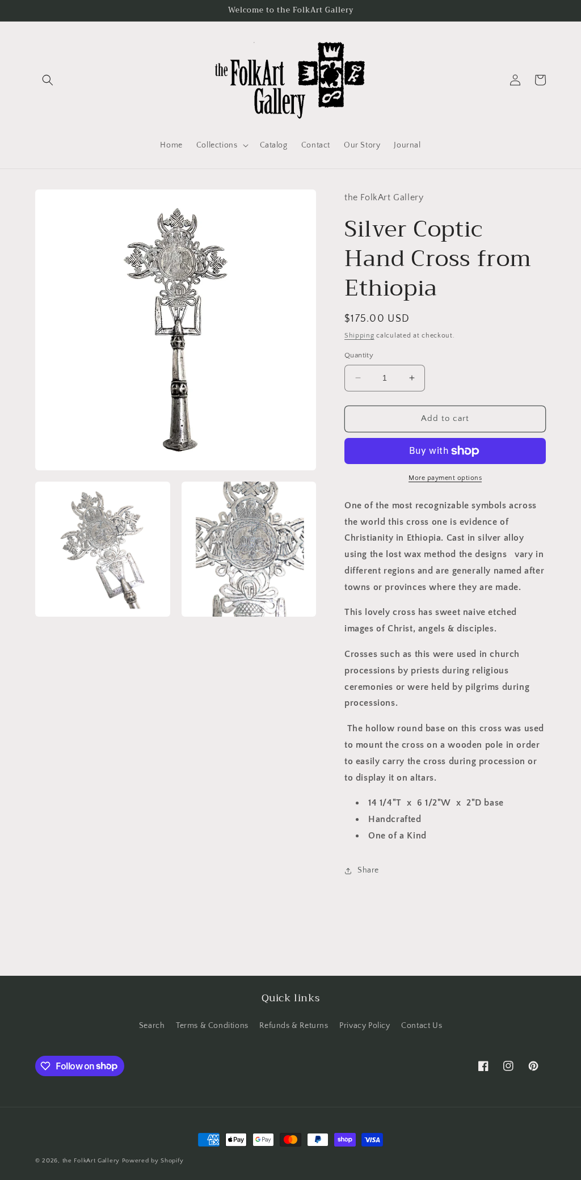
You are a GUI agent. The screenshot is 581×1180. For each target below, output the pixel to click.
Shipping (359, 335)
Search (152, 1025)
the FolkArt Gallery (91, 1160)
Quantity (358, 355)
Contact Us (421, 1025)
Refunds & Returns (293, 1025)
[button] (47, 80)
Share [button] (368, 870)
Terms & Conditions (212, 1025)
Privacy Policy (364, 1025)
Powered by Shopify (153, 1160)
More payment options (445, 478)
